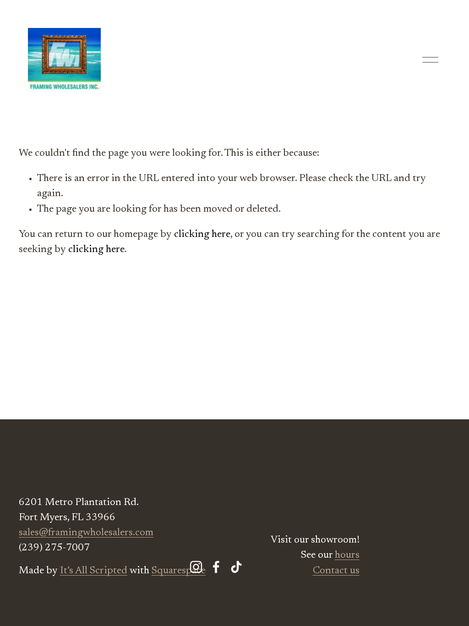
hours (347, 555)
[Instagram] (196, 566)
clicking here (202, 235)
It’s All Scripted (93, 571)
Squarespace (179, 571)
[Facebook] (216, 566)
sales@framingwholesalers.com (86, 533)
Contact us (336, 571)
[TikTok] (236, 566)
